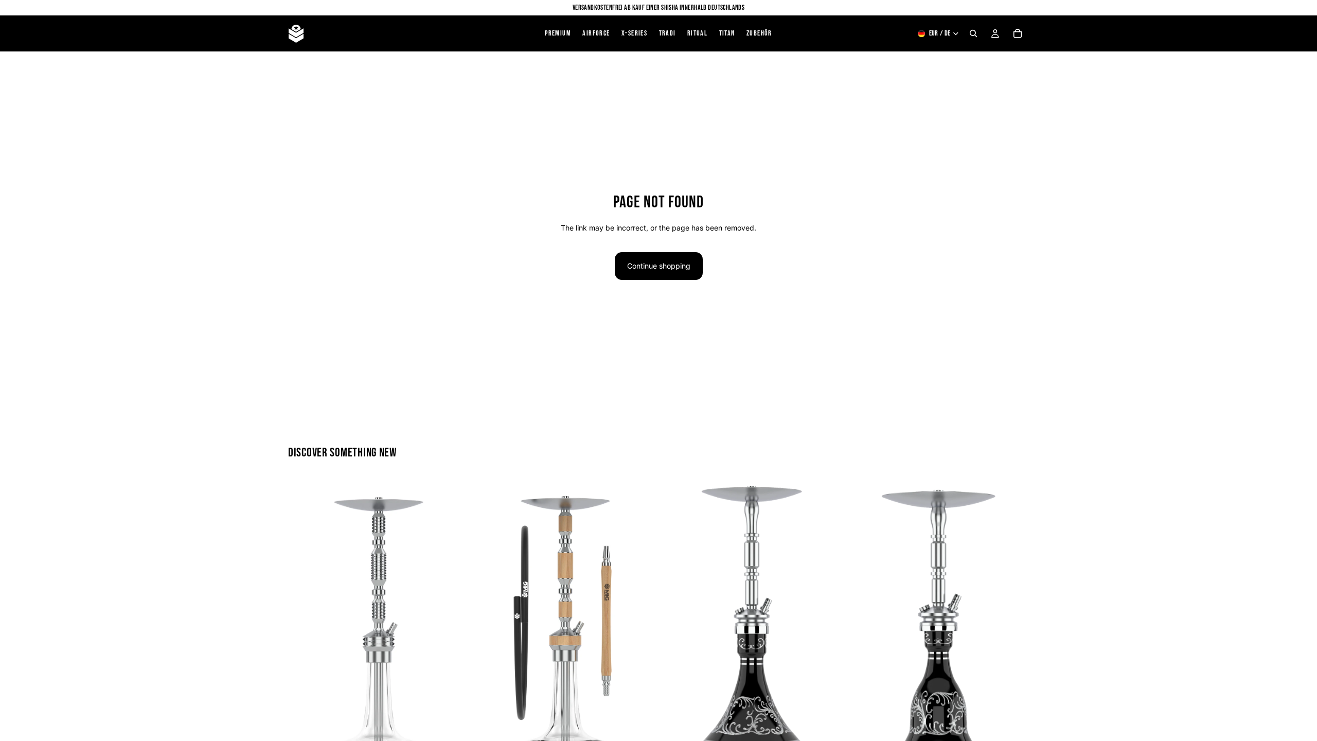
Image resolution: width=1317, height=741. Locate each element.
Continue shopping (658, 265)
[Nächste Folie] (453, 630)
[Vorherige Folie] (303, 630)
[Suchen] (973, 33)
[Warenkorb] (1017, 33)
